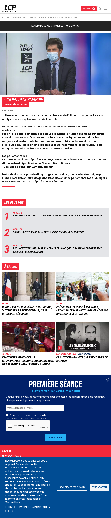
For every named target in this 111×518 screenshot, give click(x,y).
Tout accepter (99, 487)
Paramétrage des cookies (72, 487)
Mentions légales (11, 456)
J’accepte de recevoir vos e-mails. (27, 417)
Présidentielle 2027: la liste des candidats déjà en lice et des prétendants (57, 215)
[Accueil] (9, 11)
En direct (87, 8)
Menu (105, 8)
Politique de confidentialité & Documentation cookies (27, 509)
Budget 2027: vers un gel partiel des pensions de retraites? (48, 231)
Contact (6, 451)
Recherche (99, 8)
